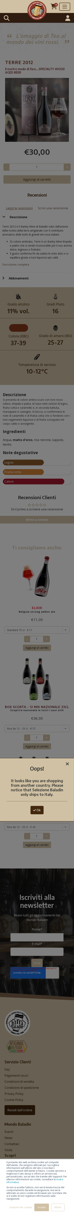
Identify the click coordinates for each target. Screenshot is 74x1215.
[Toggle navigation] (64, 7)
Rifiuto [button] (57, 1207)
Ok (38, 810)
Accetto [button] (42, 1207)
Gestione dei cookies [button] (20, 1207)
